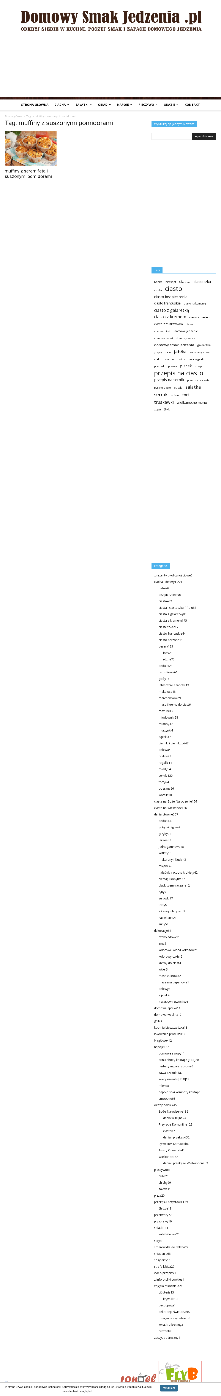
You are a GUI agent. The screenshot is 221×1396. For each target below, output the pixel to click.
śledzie (165, 1208)
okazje (169, 104)
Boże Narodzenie (173, 1111)
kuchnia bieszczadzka (170, 1027)
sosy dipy (162, 1260)
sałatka (193, 387)
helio (168, 352)
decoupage (167, 1305)
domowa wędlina (168, 1014)
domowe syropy (172, 1053)
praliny (165, 756)
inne (162, 943)
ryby (162, 892)
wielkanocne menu (192, 402)
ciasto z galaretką (171, 310)
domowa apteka (167, 1008)
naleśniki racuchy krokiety (178, 872)
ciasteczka (202, 281)
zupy (164, 924)
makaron (168, 359)
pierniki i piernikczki (173, 743)
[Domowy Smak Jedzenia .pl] (110, 17)
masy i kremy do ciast (175, 704)
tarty (163, 905)
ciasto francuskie (167, 303)
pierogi (172, 366)
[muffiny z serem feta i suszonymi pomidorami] (37, 148)
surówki (166, 898)
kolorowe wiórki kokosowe (178, 950)
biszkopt (171, 282)
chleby (165, 1182)
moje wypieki (196, 359)
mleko (164, 1086)
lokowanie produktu (169, 1034)
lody (167, 653)
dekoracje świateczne (175, 1312)
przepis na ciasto (178, 373)
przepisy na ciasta (198, 380)
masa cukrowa (170, 976)
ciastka (158, 290)
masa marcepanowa (174, 982)
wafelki (165, 795)
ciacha (60, 104)
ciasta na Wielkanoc (170, 808)
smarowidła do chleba (171, 1247)
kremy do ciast (170, 963)
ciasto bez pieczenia (170, 296)
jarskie (165, 840)
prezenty (165, 1331)
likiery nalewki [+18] (174, 1079)
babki (164, 588)
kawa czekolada (171, 1073)
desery (166, 646)
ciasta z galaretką (172, 614)
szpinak (175, 395)
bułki (164, 1176)
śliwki (167, 409)
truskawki (164, 402)
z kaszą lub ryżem (172, 911)
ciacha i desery (168, 582)
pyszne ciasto (162, 388)
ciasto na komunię (195, 303)
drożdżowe (168, 672)
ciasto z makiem (199, 317)
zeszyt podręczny (167, 1337)
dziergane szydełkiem (174, 1318)
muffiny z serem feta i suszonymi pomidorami (28, 173)
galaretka (204, 345)
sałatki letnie (169, 1234)
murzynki (166, 730)
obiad (102, 104)
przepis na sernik (169, 379)
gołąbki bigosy (169, 827)
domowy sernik (185, 338)
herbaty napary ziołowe (176, 1066)
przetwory (163, 1215)
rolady (165, 769)
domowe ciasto (162, 331)
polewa (164, 750)
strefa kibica (164, 1266)
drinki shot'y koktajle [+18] (179, 1060)
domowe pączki (163, 338)
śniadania (162, 1254)
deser (189, 324)
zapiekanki (168, 918)
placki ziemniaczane (174, 885)
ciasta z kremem (173, 620)
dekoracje (162, 931)
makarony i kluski (172, 859)
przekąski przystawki (171, 1202)
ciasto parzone (171, 640)
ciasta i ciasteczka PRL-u (177, 608)
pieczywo (146, 104)
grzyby (158, 352)
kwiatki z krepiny (171, 1325)
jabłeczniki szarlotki (174, 685)
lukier (163, 969)
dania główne (166, 814)
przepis (199, 366)
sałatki (82, 104)
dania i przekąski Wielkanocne (185, 1163)
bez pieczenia (170, 595)
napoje (123, 104)
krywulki (170, 1299)
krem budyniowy (200, 352)
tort (185, 395)
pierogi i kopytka (172, 879)
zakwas (165, 1189)
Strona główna (35, 104)
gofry (164, 679)
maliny (181, 359)
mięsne (165, 866)
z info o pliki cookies (169, 1279)
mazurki (166, 711)
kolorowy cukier (170, 956)
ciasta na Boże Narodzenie (175, 801)
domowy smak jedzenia (174, 345)
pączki (178, 388)
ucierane (166, 788)
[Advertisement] (110, 67)
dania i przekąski (176, 1137)
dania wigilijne (174, 1118)
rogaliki (165, 763)
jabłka (180, 351)
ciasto (173, 288)
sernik (161, 394)
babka (158, 282)
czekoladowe (169, 937)
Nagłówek (163, 1040)
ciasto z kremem (170, 317)
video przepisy (165, 1273)
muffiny (166, 724)
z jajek (164, 995)
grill (158, 1021)
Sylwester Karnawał (174, 1144)
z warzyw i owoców (173, 1002)
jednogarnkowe (171, 847)
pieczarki (159, 366)
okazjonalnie (165, 1105)
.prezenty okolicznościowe (173, 575)
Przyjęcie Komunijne (175, 1124)
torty (164, 782)
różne (169, 659)
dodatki (165, 666)
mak (157, 359)
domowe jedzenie (186, 331)
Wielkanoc (168, 1157)
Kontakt (192, 104)
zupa (157, 409)
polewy (164, 989)
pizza (159, 1195)
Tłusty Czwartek (172, 1150)
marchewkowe (170, 698)
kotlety (165, 853)
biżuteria (166, 1292)
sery (158, 1241)
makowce (167, 691)
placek (186, 366)
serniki (166, 775)
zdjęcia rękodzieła (168, 1286)
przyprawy (163, 1221)
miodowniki (168, 717)
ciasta (185, 281)
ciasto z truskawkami (168, 324)
